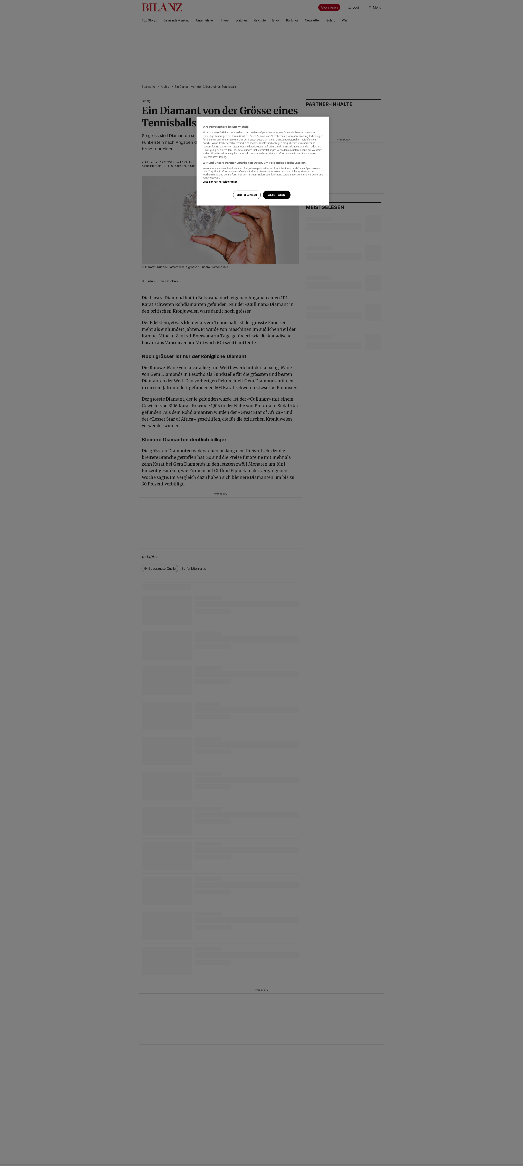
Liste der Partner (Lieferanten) (220, 181)
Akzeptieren (276, 194)
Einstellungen (247, 194)
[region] (263, 161)
